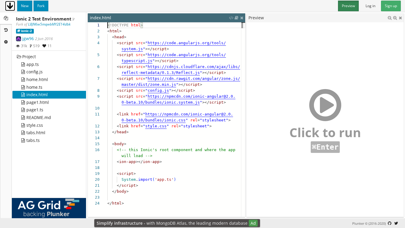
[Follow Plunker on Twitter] (396, 223)
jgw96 (28, 38)
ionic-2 (26, 31)
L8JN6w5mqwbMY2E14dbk (49, 24)
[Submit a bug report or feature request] (389, 223)
